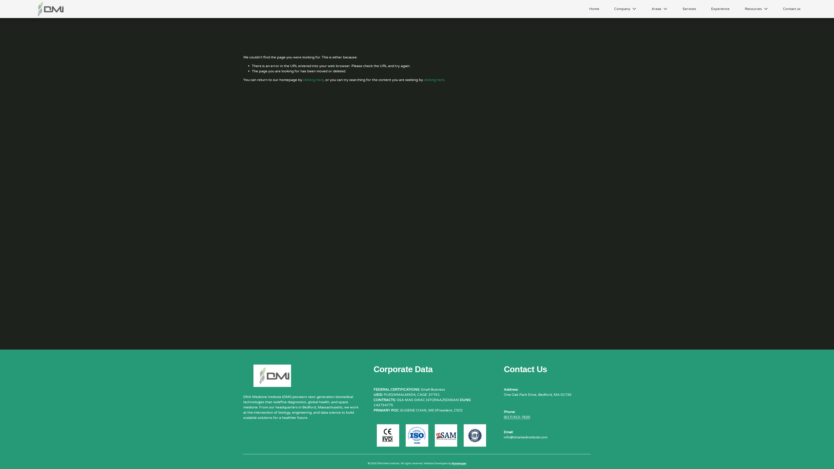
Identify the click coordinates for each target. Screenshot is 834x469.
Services (689, 9)
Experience (720, 9)
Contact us (792, 9)
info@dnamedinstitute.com (526, 437)
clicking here (313, 80)
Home (594, 9)
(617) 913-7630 (517, 417)
